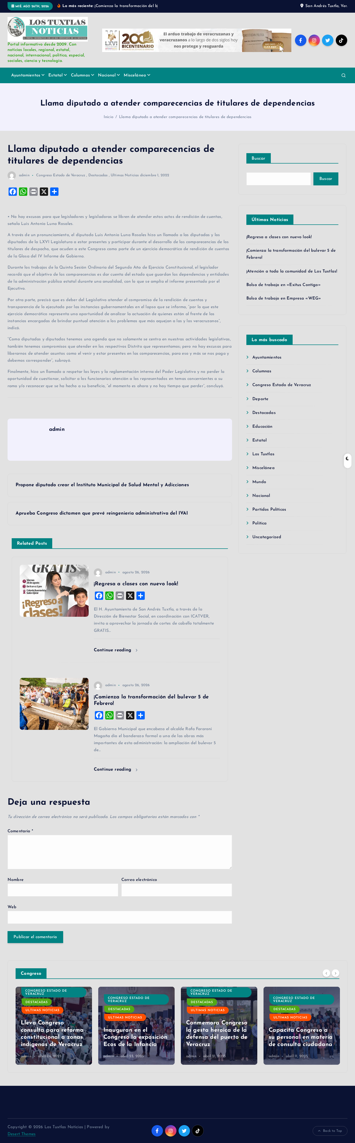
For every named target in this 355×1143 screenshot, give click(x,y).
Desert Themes (22, 1134)
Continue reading (113, 650)
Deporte (260, 399)
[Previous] (326, 973)
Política (259, 523)
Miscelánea (135, 75)
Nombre (16, 880)
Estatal (55, 75)
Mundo (259, 482)
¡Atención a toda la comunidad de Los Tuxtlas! (291, 271)
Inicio (108, 117)
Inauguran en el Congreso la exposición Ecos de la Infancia (135, 1037)
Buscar (259, 158)
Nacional (107, 75)
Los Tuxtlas (263, 454)
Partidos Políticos (269, 510)
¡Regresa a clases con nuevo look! (279, 237)
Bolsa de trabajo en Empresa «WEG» (283, 298)
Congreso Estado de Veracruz (60, 175)
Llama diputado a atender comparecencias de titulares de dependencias (185, 117)
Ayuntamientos (25, 75)
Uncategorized (266, 537)
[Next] (335, 973)
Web (12, 907)
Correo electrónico (139, 880)
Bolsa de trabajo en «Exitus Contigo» (283, 285)
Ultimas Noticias (125, 175)
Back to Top (332, 1131)
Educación (262, 427)
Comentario (20, 831)
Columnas (80, 75)
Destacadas (98, 175)
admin (24, 175)
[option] (54, 1026)
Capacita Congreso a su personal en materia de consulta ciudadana (301, 1037)
